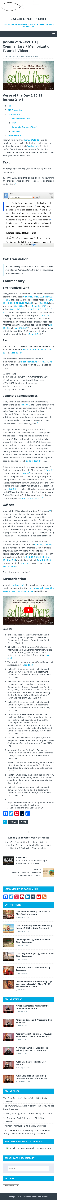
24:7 (30, 303)
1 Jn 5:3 (24, 563)
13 (27, 309)
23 (41, 296)
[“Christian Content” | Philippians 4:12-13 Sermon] (8, 1025)
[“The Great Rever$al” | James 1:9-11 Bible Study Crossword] (8, 917)
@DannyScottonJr (30, 56)
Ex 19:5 (29, 461)
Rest (14, 122)
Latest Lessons (13, 904)
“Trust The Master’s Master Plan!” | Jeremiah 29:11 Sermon (32, 1007)
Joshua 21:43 (18, 585)
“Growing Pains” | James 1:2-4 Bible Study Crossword (33, 940)
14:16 (36, 296)
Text (9, 105)
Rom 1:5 (41, 560)
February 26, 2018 (12, 56)
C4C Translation (14, 110)
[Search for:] (28, 1168)
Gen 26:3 (44, 303)
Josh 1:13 (39, 349)
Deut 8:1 (38, 461)
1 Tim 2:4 (38, 544)
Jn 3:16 (27, 557)
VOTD (23, 822)
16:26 (48, 560)
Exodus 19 (32, 146)
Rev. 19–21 (35, 498)
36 (32, 557)
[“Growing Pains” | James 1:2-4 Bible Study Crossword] (8, 945)
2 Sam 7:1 (49, 470)
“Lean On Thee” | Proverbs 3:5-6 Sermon (31, 1063)
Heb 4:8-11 (13, 489)
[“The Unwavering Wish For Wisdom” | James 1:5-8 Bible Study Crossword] (8, 931)
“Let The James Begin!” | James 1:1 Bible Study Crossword (35, 954)
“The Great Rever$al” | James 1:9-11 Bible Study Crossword (33, 912)
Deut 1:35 (47, 296)
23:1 (5, 352)
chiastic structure (28, 361)
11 (24, 309)
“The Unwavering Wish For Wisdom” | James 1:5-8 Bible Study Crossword (34, 926)
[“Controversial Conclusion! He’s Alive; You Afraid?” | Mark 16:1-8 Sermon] (8, 1039)
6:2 (41, 309)
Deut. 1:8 (36, 306)
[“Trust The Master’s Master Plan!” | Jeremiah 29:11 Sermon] (8, 1011)
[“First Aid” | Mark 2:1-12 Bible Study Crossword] (8, 973)
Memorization (14, 135)
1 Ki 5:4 (24, 473)
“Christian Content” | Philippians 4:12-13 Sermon (34, 1021)
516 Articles (43, 837)
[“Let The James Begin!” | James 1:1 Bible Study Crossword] (8, 959)
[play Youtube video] (28, 610)
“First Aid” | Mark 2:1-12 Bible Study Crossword (33, 968)
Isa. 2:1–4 (24, 498)
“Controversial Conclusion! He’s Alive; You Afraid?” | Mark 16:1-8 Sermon (34, 1035)
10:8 (5, 312)
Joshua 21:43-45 (31, 140)
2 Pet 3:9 (47, 544)
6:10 (43, 306)
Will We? (16, 131)
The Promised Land (21, 118)
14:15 (44, 557)
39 (15, 566)
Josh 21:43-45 (46, 361)
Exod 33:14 (16, 352)
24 (38, 309)
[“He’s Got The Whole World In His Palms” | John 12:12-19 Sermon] (8, 1053)
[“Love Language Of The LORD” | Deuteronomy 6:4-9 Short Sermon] (8, 1081)
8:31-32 (37, 557)
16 (45, 309)
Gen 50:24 (19, 306)
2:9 (34, 309)
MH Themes (44, 1196)
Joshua (13, 822)
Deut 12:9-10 (28, 349)
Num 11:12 (28, 296)
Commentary (13, 114)
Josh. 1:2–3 (15, 309)
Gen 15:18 (47, 315)
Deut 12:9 (33, 334)
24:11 (25, 328)
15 (30, 309)
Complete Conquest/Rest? (24, 127)
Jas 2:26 (12, 560)
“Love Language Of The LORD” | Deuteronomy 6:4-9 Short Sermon (32, 1077)
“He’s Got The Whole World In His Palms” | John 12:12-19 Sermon (32, 1049)
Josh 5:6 (6, 299)
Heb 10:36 (8, 566)
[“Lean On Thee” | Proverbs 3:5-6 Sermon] (8, 1067)
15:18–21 (14, 303)
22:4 (49, 349)
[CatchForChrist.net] (20, 12)
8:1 (48, 309)
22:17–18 (23, 303)
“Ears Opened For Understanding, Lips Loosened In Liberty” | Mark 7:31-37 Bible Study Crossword (34, 984)
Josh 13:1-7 (25, 404)
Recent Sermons (13, 999)
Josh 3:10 (18, 328)
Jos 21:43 (28, 665)
